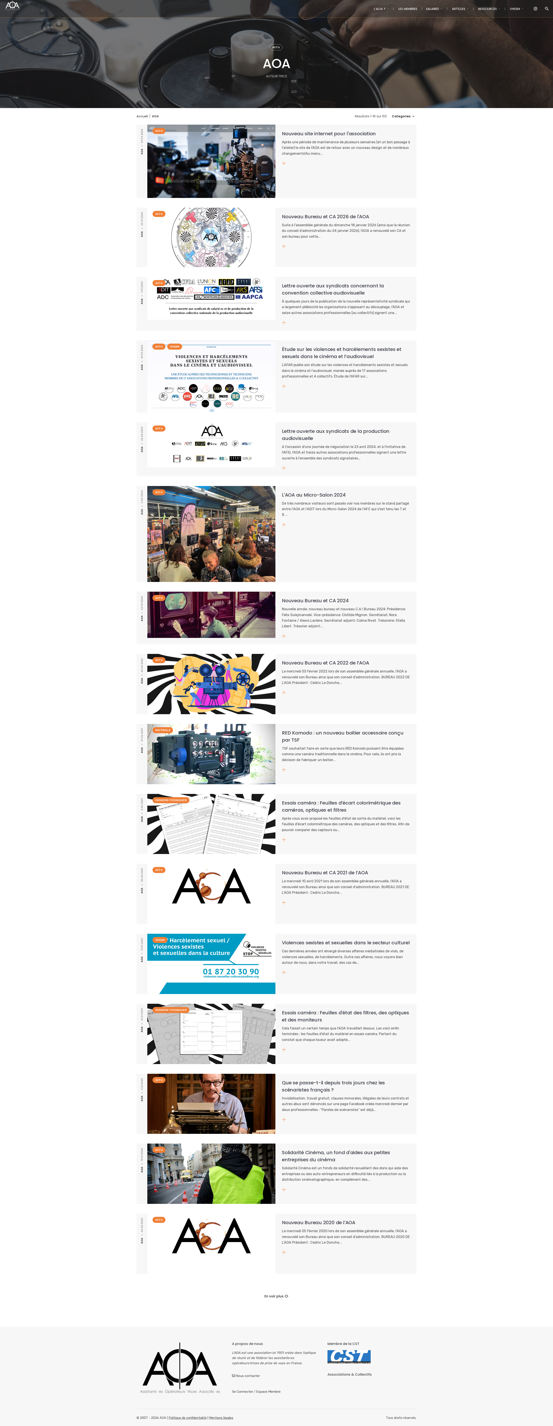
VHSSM (174, 346)
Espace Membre (268, 1392)
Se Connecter (242, 1392)
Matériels (162, 730)
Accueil (142, 116)
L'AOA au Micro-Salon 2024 (314, 495)
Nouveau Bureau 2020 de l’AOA (318, 1222)
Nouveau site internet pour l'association (329, 133)
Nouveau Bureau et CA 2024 (315, 600)
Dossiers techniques (171, 800)
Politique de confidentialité (187, 1418)
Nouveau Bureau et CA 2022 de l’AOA (325, 663)
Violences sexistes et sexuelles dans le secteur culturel (346, 942)
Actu (276, 47)
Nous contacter (248, 1376)
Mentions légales (221, 1418)
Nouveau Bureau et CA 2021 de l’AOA (325, 872)
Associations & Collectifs (349, 1374)
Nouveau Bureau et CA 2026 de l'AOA (325, 216)
